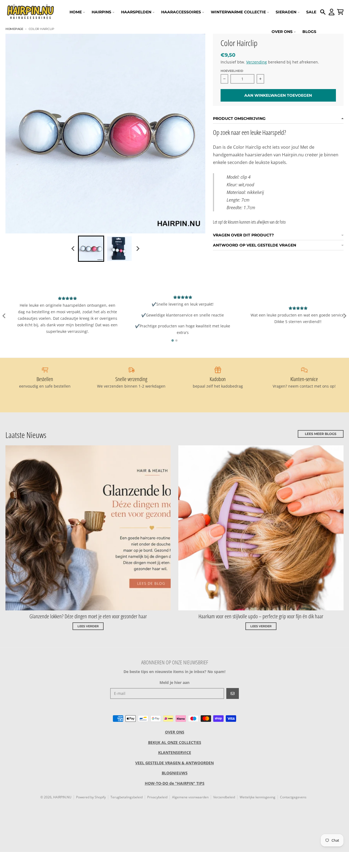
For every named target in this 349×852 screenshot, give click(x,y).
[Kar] (340, 12)
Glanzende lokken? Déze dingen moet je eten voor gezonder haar (88, 616)
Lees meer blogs (320, 434)
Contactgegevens (293, 797)
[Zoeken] (323, 12)
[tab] (173, 340)
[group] (91, 249)
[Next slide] (137, 248)
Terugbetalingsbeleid (126, 797)
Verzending (256, 62)
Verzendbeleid (224, 797)
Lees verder (88, 626)
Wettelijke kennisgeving (257, 797)
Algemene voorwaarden (190, 797)
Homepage (14, 29)
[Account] (331, 12)
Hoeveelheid (232, 71)
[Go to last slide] (73, 248)
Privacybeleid (157, 797)
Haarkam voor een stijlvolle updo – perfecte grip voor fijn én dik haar (260, 616)
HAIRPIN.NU (62, 797)
